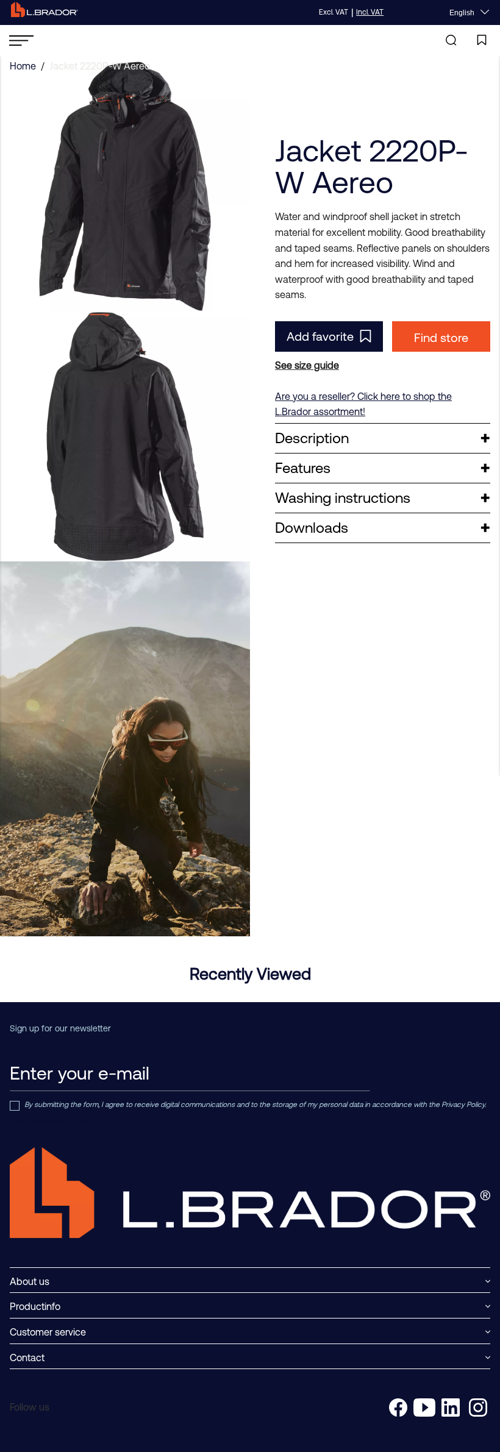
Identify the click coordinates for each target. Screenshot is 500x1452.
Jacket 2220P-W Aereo (99, 65)
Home (23, 65)
